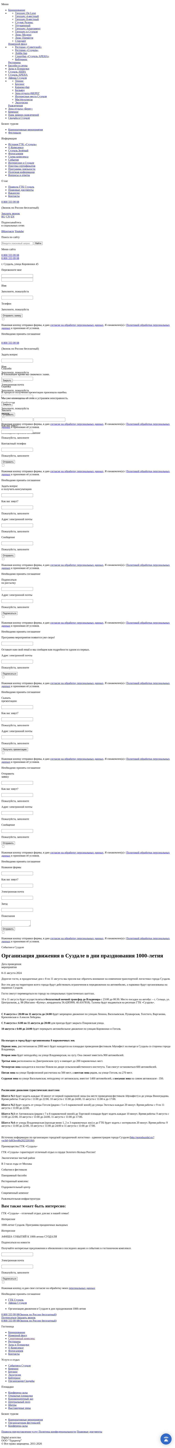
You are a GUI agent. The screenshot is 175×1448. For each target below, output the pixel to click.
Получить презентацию (15, 749)
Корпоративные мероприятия (25, 129)
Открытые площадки (20, 1395)
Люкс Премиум (24, 37)
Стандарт (20, 40)
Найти (38, 243)
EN (12, 216)
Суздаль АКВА (17, 71)
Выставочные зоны (19, 1408)
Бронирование (16, 10)
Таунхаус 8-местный (27, 19)
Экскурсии (21, 102)
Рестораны (14, 62)
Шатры (12, 1404)
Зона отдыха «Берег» (20, 108)
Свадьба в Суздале (19, 117)
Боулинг (20, 84)
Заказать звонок (10, 213)
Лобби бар (21, 53)
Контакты (14, 196)
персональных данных (82, 1288)
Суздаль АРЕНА (18, 74)
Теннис (19, 80)
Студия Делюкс (24, 22)
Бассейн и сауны (18, 65)
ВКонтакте (7, 231)
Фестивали (14, 132)
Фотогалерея (15, 153)
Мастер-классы (24, 99)
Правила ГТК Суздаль (21, 186)
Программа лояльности (21, 169)
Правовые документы (21, 189)
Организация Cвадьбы (21, 1380)
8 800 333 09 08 (10, 201)
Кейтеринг (21, 59)
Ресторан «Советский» (28, 47)
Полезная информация (21, 172)
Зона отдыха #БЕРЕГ (27, 93)
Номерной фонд (17, 43)
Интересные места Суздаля (31, 96)
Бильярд (20, 90)
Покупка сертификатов (21, 165)
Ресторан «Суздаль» (26, 50)
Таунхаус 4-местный (27, 16)
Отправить (8, 462)
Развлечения (15, 105)
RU (3, 216)
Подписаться (9, 613)
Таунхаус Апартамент (28, 28)
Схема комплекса (18, 156)
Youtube (19, 231)
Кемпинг (13, 111)
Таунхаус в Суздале (26, 31)
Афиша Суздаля (17, 77)
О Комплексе (16, 147)
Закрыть (7, 380)
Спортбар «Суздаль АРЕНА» (32, 56)
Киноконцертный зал (20, 1398)
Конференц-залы (18, 1392)
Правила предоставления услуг (20, 1431)
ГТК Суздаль (15, 1299)
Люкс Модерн (23, 34)
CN (8, 216)
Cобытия (13, 159)
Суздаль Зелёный (18, 150)
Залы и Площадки (18, 68)
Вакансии (14, 192)
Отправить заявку (12, 315)
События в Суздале (19, 1365)
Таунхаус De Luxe (25, 13)
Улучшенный (22, 25)
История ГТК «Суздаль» (22, 144)
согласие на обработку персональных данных (76, 325)
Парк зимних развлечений (23, 114)
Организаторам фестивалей (24, 1422)
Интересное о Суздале (21, 162)
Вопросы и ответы (19, 175)
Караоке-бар (22, 87)
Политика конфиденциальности (57, 1431)
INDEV (26, 1437)
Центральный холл (19, 1401)
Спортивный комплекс (21, 1338)
